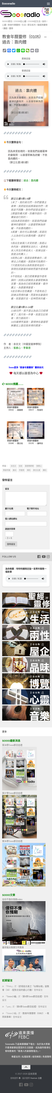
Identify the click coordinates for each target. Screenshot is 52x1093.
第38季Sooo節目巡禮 (12, 745)
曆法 (14, 470)
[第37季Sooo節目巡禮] (19, 837)
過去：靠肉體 (31, 180)
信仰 (44, 21)
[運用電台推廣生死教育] (23, 971)
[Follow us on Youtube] (43, 556)
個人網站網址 (11, 519)
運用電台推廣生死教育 (13, 947)
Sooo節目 (7, 21)
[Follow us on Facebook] (39, 556)
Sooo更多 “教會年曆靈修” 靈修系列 (26, 367)
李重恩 (27, 348)
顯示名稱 (9, 508)
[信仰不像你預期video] (23, 944)
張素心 (17, 348)
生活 (24, 25)
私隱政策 (26, 1056)
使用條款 (36, 1056)
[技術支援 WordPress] (19, 1078)
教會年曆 (6, 470)
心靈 (4, 25)
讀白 (44, 470)
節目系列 (32, 25)
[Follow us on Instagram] (48, 556)
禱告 (28, 470)
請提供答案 (10, 529)
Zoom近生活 (34, 21)
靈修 (11, 28)
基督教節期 (29, 466)
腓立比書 (36, 470)
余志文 (13, 466)
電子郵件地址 (33, 508)
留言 (7, 489)
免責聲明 (47, 1056)
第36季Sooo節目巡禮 (12, 841)
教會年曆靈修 (14, 25)
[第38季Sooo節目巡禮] (19, 789)
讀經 (5, 28)
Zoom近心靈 (20, 21)
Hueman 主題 (36, 1078)
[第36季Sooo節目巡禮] (23, 885)
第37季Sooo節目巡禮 (12, 793)
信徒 (20, 466)
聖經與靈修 (42, 25)
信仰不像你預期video (12, 899)
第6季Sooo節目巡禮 (32, 996)
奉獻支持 (15, 1056)
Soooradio (8, 3)
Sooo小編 (11, 996)
